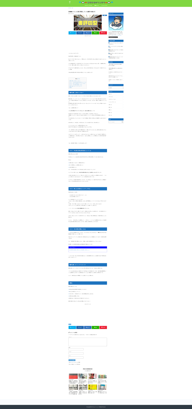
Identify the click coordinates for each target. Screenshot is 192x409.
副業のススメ (96, 5)
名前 (69, 347)
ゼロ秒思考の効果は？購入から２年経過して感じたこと (79, 249)
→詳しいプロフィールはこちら (116, 35)
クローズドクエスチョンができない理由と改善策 (115, 47)
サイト (69, 355)
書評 (70, 324)
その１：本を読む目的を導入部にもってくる (77, 82)
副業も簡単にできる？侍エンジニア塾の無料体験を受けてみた (115, 50)
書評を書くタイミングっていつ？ (75, 86)
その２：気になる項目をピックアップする (77, 83)
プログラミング (112, 99)
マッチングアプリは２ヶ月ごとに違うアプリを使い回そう (115, 44)
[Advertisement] (76, 44)
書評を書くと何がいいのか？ (74, 80)
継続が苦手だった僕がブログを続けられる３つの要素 (115, 54)
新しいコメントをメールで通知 (74, 362)
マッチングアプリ (104, 5)
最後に (70, 87)
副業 (110, 107)
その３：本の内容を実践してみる (75, 84)
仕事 (110, 104)
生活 (110, 115)
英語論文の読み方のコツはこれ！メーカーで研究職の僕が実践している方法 (115, 57)
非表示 (78, 78)
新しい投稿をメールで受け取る (74, 364)
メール (69, 351)
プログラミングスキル (88, 5)
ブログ (110, 96)
